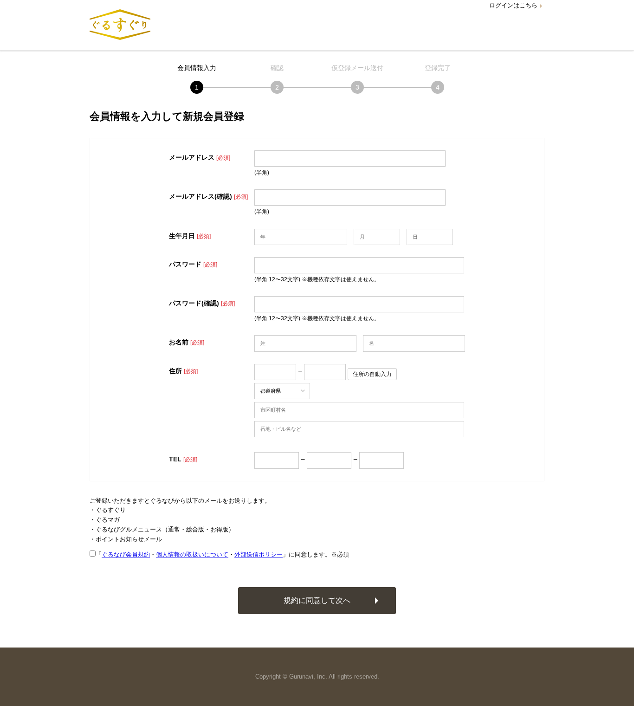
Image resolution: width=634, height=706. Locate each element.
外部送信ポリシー (258, 554)
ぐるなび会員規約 (126, 554)
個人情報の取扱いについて (192, 554)
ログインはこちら (513, 5)
